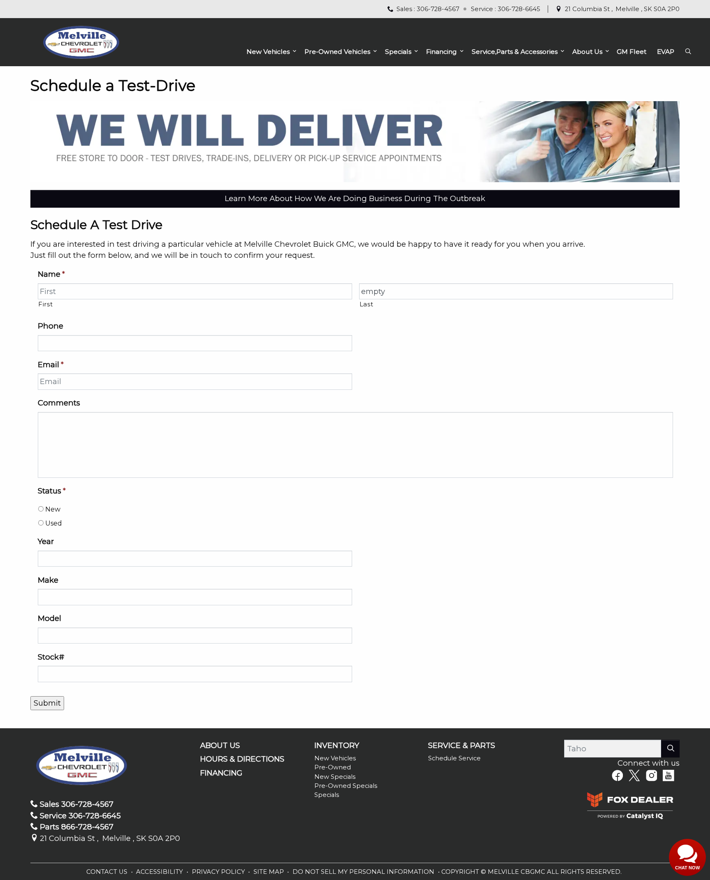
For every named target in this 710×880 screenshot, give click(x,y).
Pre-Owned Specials (345, 786)
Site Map (270, 871)
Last (366, 304)
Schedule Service (454, 758)
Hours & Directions (242, 759)
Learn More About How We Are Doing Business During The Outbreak (355, 198)
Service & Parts (461, 745)
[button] (270, 51)
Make (48, 580)
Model (49, 618)
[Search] (670, 748)
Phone (50, 326)
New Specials (334, 776)
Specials (326, 795)
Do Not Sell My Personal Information (364, 871)
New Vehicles (335, 758)
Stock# (51, 657)
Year (46, 541)
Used (53, 523)
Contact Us (107, 871)
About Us (220, 745)
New (52, 509)
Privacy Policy (219, 871)
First (45, 304)
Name (51, 274)
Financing (221, 773)
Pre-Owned (332, 767)
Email (51, 364)
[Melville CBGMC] (81, 41)
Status (52, 491)
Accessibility (160, 871)
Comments (59, 403)
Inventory (336, 745)
